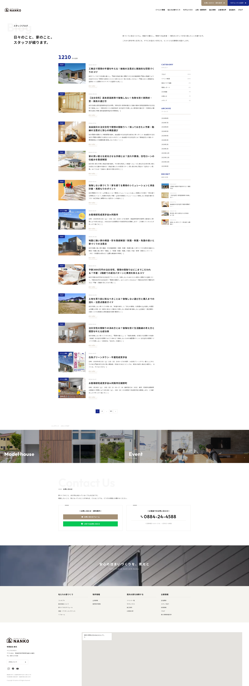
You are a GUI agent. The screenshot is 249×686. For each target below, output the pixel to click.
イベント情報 (160, 10)
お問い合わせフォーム (92, 517)
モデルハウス (188, 10)
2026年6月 (164, 127)
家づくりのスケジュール (65, 607)
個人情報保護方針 (166, 614)
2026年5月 (164, 131)
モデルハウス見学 (237, 3)
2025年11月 (165, 157)
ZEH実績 (176, 92)
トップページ (55, 426)
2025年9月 (164, 166)
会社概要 (163, 600)
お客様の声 (222, 10)
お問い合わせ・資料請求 (213, 3)
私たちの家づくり (174, 10)
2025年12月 (165, 153)
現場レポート (176, 87)
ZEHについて (17, 662)
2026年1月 (164, 149)
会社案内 (232, 10)
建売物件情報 (96, 604)
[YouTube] (17, 668)
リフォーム (61, 614)
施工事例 (212, 10)
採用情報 (163, 607)
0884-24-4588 (160, 516)
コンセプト (61, 600)
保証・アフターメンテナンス (66, 611)
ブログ (240, 10)
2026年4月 (164, 136)
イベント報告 (176, 79)
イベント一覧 (131, 600)
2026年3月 (164, 140)
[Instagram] (8, 668)
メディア (176, 100)
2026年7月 (164, 123)
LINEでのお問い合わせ (92, 524)
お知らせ (176, 96)
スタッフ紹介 (165, 604)
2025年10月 (165, 162)
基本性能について (63, 604)
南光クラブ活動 (176, 83)
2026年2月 (164, 144)
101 (111, 411)
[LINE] (13, 668)
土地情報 (95, 600)
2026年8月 (164, 118)
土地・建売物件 (200, 10)
